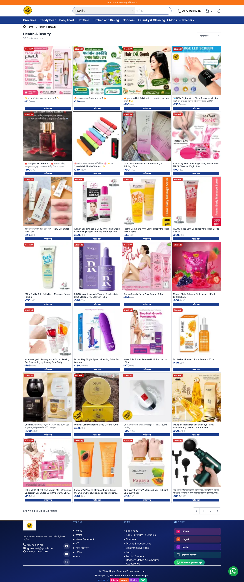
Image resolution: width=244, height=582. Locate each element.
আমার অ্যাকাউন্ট (81, 547)
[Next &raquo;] (217, 510)
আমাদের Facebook (83, 539)
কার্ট (76, 543)
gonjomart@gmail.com (40, 548)
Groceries (29, 20)
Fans (127, 552)
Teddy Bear (48, 20)
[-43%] (97, 332)
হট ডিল (77, 534)
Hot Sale (83, 20)
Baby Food (66, 20)
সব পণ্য (77, 556)
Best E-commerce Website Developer (129, 575)
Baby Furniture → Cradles (140, 534)
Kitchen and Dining (106, 20)
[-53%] (97, 136)
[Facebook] (66, 546)
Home (77, 530)
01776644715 (35, 544)
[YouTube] (66, 554)
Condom (129, 20)
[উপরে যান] (237, 566)
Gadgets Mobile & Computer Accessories (141, 561)
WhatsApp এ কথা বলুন (191, 562)
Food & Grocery (134, 556)
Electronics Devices (136, 547)
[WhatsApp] (66, 562)
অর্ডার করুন (48, 108)
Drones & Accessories (137, 543)
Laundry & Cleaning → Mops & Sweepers (166, 20)
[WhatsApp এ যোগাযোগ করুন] (233, 571)
